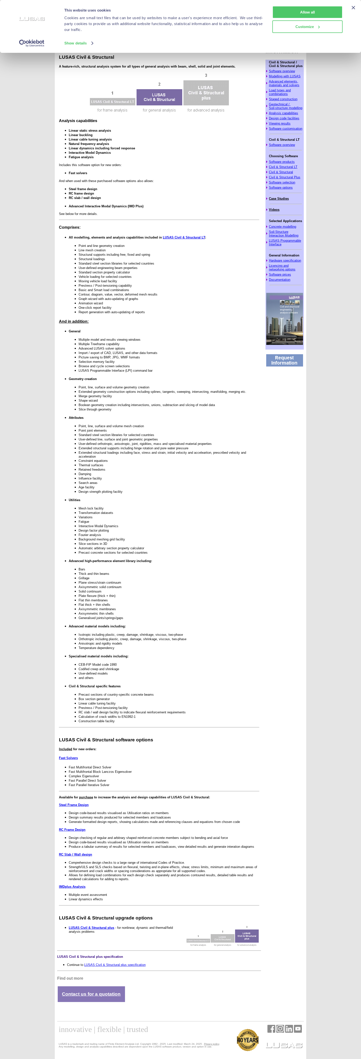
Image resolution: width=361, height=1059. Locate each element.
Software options (281, 187)
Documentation (279, 280)
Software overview (282, 71)
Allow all (307, 12)
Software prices (280, 274)
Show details (75, 43)
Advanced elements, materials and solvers (284, 83)
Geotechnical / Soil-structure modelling (285, 106)
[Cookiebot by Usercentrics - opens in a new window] (31, 43)
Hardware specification (285, 260)
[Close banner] (353, 7)
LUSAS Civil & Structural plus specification (115, 965)
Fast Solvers (68, 758)
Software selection (282, 182)
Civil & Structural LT (283, 167)
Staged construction (283, 99)
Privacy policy (211, 1044)
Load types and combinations (280, 92)
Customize (304, 27)
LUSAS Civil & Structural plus (91, 928)
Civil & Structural (281, 172)
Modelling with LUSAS (285, 76)
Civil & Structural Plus (284, 177)
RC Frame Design (72, 830)
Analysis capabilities (283, 113)
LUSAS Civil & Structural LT (184, 237)
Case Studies (279, 198)
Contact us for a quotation (91, 994)
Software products (282, 162)
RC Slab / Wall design (75, 854)
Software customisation (285, 128)
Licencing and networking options (282, 267)
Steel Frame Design (74, 805)
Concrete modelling (282, 226)
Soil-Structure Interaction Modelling (283, 233)
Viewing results (280, 123)
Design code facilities (284, 118)
